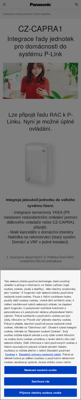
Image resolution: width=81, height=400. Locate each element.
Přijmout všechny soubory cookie (40, 392)
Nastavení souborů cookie (40, 370)
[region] (40, 335)
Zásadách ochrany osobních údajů (40, 354)
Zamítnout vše (40, 381)
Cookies (10, 354)
